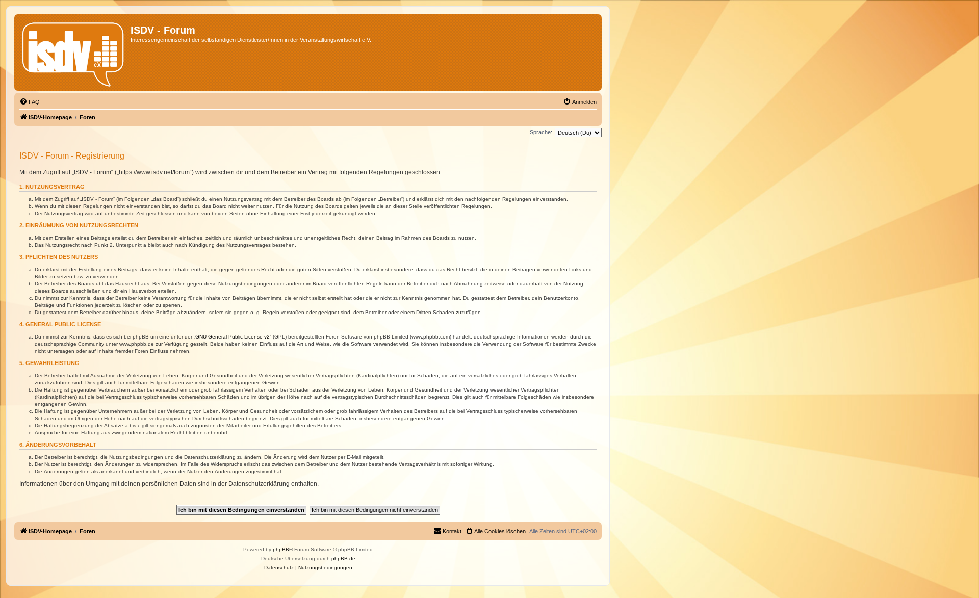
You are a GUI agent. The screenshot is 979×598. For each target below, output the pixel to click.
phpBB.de (343, 558)
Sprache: (541, 132)
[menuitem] (29, 102)
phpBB (281, 549)
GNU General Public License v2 (232, 337)
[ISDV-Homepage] (74, 52)
